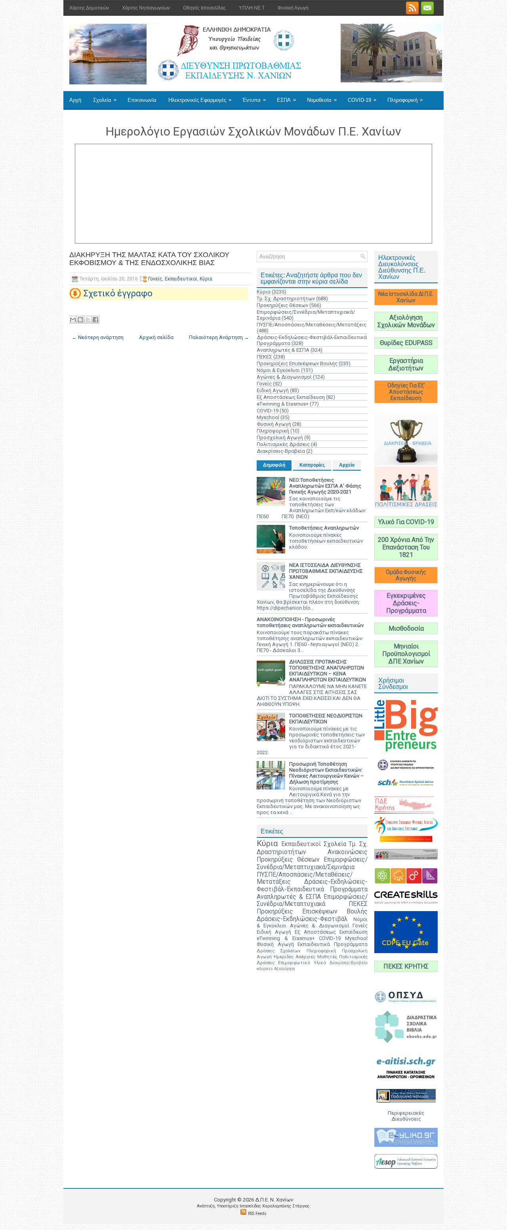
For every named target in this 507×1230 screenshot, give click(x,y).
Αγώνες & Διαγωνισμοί (284, 377)
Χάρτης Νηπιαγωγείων (146, 8)
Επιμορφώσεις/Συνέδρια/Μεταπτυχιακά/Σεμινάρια (312, 863)
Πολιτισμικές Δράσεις (283, 444)
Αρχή (75, 100)
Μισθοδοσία (406, 628)
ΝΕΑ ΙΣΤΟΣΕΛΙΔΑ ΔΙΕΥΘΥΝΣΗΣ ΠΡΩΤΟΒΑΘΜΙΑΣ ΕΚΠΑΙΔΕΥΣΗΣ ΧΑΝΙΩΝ (326, 571)
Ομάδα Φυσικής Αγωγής (406, 575)
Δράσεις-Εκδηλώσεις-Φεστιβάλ (302, 919)
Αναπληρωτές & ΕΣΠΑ (283, 350)
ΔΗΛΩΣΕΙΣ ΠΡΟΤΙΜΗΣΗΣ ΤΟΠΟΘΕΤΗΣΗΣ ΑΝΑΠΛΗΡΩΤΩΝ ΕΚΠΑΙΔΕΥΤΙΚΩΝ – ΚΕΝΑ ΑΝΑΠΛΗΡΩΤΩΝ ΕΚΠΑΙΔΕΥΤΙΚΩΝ (327, 671)
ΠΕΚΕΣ (264, 357)
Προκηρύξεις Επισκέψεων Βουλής (297, 363)
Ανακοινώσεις (348, 852)
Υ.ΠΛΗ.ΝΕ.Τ (252, 8)
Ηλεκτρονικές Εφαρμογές (199, 100)
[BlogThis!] (80, 320)
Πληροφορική (405, 100)
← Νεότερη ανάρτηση (98, 337)
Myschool (268, 417)
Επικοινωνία (142, 100)
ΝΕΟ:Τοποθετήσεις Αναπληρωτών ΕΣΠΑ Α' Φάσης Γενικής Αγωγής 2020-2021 (325, 486)
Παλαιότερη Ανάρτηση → (219, 337)
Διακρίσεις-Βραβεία (281, 451)
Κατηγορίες (312, 465)
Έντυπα (254, 100)
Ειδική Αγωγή (273, 390)
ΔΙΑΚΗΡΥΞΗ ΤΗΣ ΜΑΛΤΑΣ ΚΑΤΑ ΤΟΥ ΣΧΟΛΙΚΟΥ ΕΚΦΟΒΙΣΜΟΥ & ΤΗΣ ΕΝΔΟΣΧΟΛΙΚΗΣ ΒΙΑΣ (149, 259)
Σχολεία (104, 100)
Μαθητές (327, 956)
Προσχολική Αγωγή (280, 438)
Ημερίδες (284, 956)
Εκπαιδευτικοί (181, 279)
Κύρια (206, 279)
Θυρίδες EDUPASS (406, 343)
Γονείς (155, 279)
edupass (265, 968)
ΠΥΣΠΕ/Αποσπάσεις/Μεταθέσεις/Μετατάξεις (311, 325)
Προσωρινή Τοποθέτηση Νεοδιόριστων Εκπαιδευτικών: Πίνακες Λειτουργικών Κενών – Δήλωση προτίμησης (326, 773)
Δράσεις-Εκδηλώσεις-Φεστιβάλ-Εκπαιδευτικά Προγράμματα (312, 885)
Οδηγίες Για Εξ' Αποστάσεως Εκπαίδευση (406, 391)
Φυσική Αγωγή (293, 8)
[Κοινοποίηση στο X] (88, 320)
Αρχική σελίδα (156, 337)
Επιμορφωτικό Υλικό (302, 962)
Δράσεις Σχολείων (279, 950)
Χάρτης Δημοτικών (89, 8)
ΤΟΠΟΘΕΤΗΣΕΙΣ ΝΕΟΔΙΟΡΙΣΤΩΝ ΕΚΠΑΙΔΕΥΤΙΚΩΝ (325, 719)
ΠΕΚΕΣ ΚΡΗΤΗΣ (406, 966)
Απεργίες (305, 956)
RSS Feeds (257, 1213)
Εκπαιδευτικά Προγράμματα (332, 944)
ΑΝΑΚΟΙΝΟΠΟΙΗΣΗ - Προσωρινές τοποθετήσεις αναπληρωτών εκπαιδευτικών (310, 622)
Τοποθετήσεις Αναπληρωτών (324, 528)
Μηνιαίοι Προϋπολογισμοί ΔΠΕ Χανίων (406, 654)
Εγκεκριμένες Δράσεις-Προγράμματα (406, 603)
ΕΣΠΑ (286, 100)
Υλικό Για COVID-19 (406, 522)
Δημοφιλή (274, 465)
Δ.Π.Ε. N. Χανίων (274, 1200)
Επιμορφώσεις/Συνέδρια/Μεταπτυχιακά (312, 900)
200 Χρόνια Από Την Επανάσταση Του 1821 (406, 547)
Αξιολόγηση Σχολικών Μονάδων (406, 321)
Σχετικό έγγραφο (118, 293)
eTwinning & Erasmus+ (283, 404)
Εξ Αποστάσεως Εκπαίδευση (291, 397)
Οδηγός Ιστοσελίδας (204, 8)
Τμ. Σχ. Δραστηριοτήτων (286, 298)
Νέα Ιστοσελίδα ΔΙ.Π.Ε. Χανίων (406, 297)
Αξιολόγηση (284, 968)
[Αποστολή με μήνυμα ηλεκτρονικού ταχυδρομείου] (73, 320)
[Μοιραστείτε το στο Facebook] (95, 320)
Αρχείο (347, 465)
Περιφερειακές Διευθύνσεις (406, 1116)
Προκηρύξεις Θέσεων (282, 305)
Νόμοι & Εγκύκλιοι (278, 370)
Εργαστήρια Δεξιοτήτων (406, 364)
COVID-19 (362, 100)
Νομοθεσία (322, 100)
